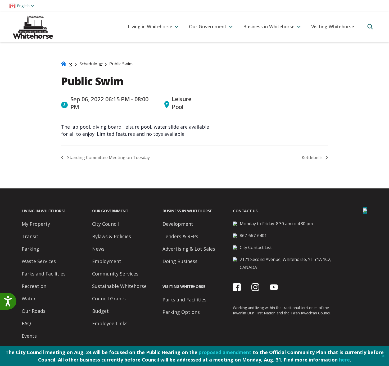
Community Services (115, 273)
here (344, 359)
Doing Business (179, 261)
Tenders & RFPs (180, 236)
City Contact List (256, 247)
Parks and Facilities (44, 273)
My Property (36, 224)
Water (29, 298)
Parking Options (181, 312)
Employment (106, 261)
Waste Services (39, 261)
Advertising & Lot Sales (188, 249)
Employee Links (110, 323)
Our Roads (34, 311)
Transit (30, 236)
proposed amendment (225, 352)
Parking (30, 249)
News (98, 249)
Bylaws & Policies (111, 236)
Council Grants (109, 298)
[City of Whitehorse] (32, 27)
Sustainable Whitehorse (119, 286)
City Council (105, 224)
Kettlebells (313, 157)
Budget (100, 311)
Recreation (34, 286)
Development (177, 224)
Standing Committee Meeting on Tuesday (108, 157)
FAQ (26, 323)
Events (29, 336)
